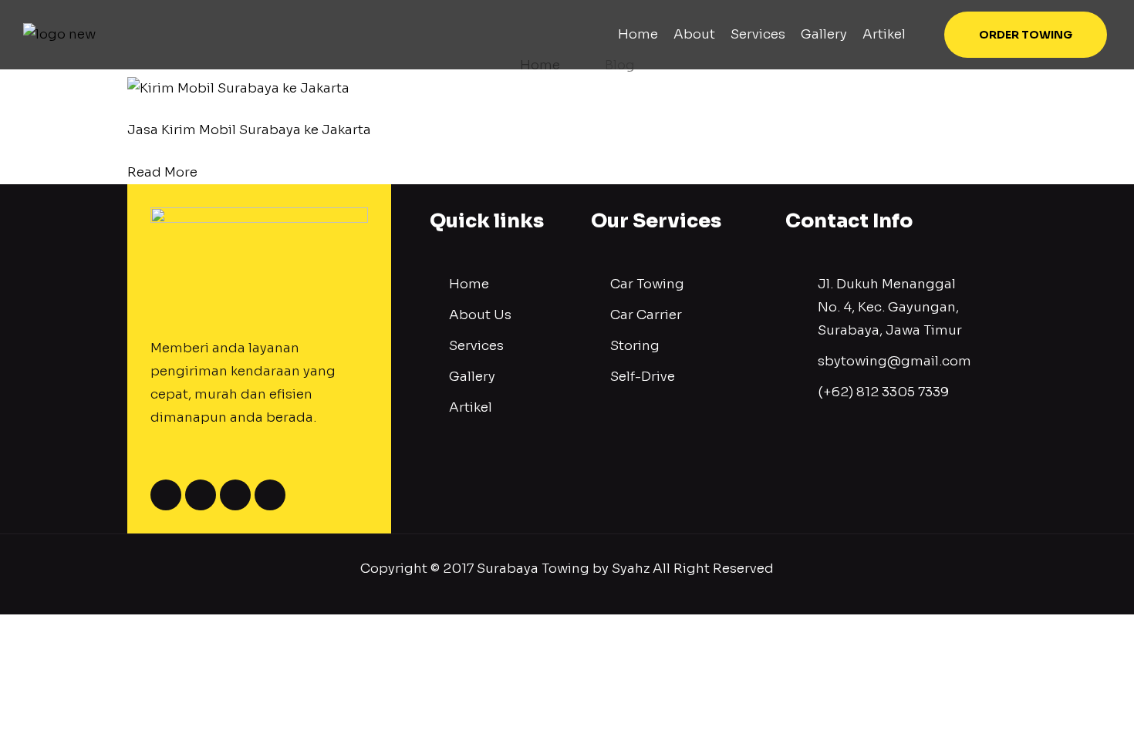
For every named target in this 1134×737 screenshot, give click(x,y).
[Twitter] (200, 495)
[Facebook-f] (165, 495)
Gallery (824, 34)
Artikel (884, 34)
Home (638, 34)
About (694, 34)
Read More (162, 172)
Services (758, 34)
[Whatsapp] (235, 495)
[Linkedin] (270, 495)
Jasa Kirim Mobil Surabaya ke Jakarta (249, 130)
